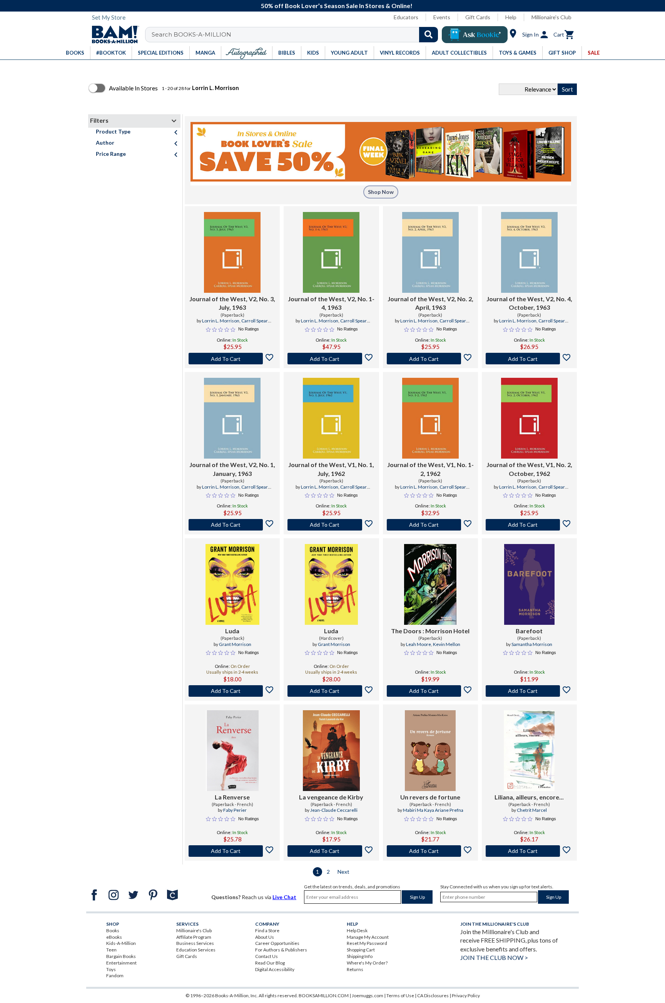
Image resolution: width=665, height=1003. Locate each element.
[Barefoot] (529, 584)
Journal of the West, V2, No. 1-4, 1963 (331, 303)
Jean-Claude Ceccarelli (334, 810)
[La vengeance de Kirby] (331, 750)
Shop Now (381, 192)
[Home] (112, 34)
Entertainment (121, 963)
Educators (406, 17)
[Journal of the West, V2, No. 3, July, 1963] (232, 252)
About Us (264, 937)
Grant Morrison (235, 644)
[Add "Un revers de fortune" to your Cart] (430, 851)
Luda (232, 630)
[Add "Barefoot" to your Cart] (529, 691)
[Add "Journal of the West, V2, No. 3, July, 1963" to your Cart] (232, 358)
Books (112, 930)
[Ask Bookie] (475, 34)
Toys (111, 969)
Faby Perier (235, 810)
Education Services (196, 950)
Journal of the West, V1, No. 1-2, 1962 (430, 469)
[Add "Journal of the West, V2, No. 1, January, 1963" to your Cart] (232, 525)
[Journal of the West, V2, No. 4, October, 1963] (529, 252)
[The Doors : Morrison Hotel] (430, 584)
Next (343, 871)
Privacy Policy (466, 995)
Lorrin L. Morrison (220, 321)
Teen (111, 950)
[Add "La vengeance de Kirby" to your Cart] (331, 851)
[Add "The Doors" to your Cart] (430, 691)
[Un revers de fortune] (430, 750)
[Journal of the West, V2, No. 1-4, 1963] (331, 252)
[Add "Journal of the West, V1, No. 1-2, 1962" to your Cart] (430, 525)
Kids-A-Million (121, 943)
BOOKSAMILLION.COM (324, 995)
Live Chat (284, 897)
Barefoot (529, 630)
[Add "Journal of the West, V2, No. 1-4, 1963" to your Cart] (331, 358)
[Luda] (232, 584)
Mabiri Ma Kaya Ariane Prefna (433, 810)
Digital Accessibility (274, 969)
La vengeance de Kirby (331, 797)
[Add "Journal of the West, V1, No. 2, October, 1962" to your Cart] (529, 525)
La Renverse (232, 797)
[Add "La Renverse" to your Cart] (232, 851)
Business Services (195, 943)
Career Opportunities (277, 943)
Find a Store (267, 930)
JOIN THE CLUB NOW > (494, 957)
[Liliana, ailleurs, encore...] (529, 750)
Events (441, 17)
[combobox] (296, 34)
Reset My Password (367, 943)
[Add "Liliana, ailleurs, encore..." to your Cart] (529, 851)
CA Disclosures (433, 995)
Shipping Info (360, 956)
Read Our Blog (270, 963)
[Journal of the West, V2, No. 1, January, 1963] (232, 418)
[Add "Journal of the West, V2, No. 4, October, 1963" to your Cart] (529, 358)
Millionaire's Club (551, 17)
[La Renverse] (232, 750)
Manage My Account (368, 937)
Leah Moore (418, 644)
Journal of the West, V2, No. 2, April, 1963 (430, 303)
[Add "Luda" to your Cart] (232, 691)
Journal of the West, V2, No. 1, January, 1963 (232, 469)
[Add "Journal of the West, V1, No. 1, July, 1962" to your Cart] (331, 525)
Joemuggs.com (367, 995)
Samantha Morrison (531, 644)
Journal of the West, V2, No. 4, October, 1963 (529, 303)
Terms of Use (400, 995)
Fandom (115, 975)
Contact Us (266, 956)
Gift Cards (477, 17)
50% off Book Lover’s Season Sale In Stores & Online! (337, 5)
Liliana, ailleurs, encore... (529, 797)
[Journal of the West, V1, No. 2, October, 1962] (529, 418)
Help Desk (357, 930)
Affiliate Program (193, 937)
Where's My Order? (367, 963)
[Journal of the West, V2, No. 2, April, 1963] (430, 252)
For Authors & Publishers (281, 950)
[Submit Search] (428, 34)
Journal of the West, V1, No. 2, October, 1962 (529, 469)
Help (510, 17)
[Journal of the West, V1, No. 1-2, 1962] (430, 418)
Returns (355, 969)
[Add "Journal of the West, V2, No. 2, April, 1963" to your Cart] (430, 358)
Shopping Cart (361, 950)
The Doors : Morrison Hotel (430, 630)
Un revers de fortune (430, 797)
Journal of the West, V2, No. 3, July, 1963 (232, 303)
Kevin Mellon (446, 644)
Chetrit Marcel (532, 810)
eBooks (114, 937)
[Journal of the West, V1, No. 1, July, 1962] (331, 418)
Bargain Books (121, 956)
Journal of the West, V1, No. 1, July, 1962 (331, 469)
